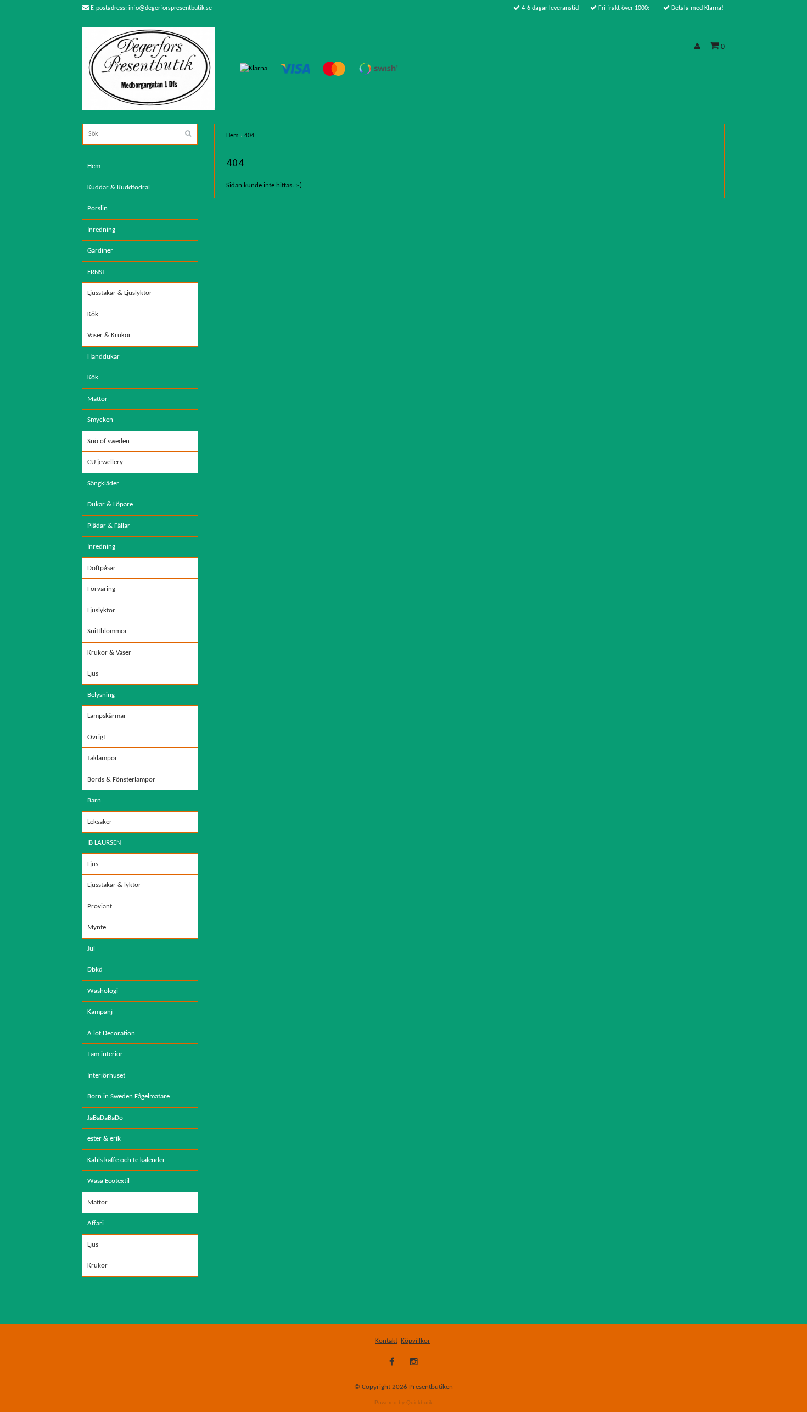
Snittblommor (107, 631)
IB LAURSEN (104, 842)
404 (249, 135)
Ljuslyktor (101, 610)
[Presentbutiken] (148, 68)
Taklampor (102, 758)
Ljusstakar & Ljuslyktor (119, 293)
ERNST (96, 272)
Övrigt (96, 737)
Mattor (97, 399)
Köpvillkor (415, 1340)
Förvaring (101, 589)
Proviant (99, 906)
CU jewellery (105, 462)
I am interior (105, 1054)
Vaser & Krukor (109, 335)
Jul (91, 948)
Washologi (102, 991)
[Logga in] (699, 47)
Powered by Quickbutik (403, 1402)
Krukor (97, 1265)
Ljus (92, 673)
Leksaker (99, 821)
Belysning (101, 695)
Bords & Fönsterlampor (121, 779)
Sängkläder (103, 483)
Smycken (100, 419)
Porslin (97, 208)
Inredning (101, 229)
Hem (93, 166)
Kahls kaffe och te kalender (126, 1160)
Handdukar (103, 356)
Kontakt (386, 1340)
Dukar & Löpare (110, 504)
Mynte (96, 927)
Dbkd (95, 969)
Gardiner (100, 250)
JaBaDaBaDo (105, 1117)
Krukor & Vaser (109, 652)
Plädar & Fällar (108, 525)
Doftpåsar (101, 568)
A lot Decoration (111, 1033)
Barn (94, 800)
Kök (92, 314)
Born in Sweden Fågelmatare (128, 1096)
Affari (95, 1223)
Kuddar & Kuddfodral (118, 187)
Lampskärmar (106, 715)
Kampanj (100, 1011)
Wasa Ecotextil (108, 1181)
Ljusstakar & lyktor (114, 885)
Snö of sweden (108, 441)
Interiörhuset (106, 1075)
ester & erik (104, 1138)
